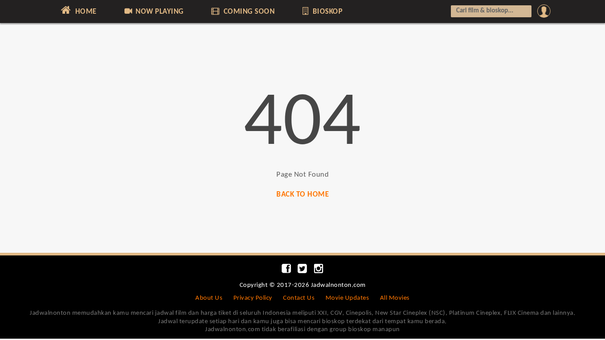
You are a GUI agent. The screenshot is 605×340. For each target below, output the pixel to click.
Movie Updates (347, 298)
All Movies (395, 298)
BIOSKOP (326, 11)
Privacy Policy (252, 298)
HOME (85, 11)
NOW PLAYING (159, 11)
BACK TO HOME (302, 194)
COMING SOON (248, 11)
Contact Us (298, 298)
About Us (208, 298)
